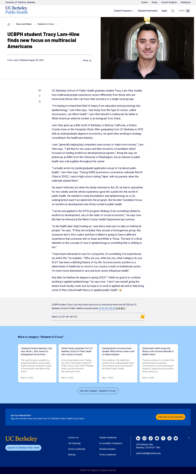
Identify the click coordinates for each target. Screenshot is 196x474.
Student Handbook (108, 437)
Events (144, 2)
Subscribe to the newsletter (170, 417)
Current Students (169, 2)
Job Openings (74, 443)
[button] (124, 11)
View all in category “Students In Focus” (98, 391)
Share (86, 60)
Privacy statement (107, 454)
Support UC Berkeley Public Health (23, 447)
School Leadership (76, 449)
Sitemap (72, 454)
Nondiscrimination (107, 449)
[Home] (8, 24)
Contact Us (73, 437)
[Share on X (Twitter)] (39, 101)
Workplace (186, 2)
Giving (154, 2)
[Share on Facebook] (39, 96)
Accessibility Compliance (110, 443)
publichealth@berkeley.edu (148, 453)
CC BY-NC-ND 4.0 (107, 308)
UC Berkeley (20, 2)
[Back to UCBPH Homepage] (16, 11)
